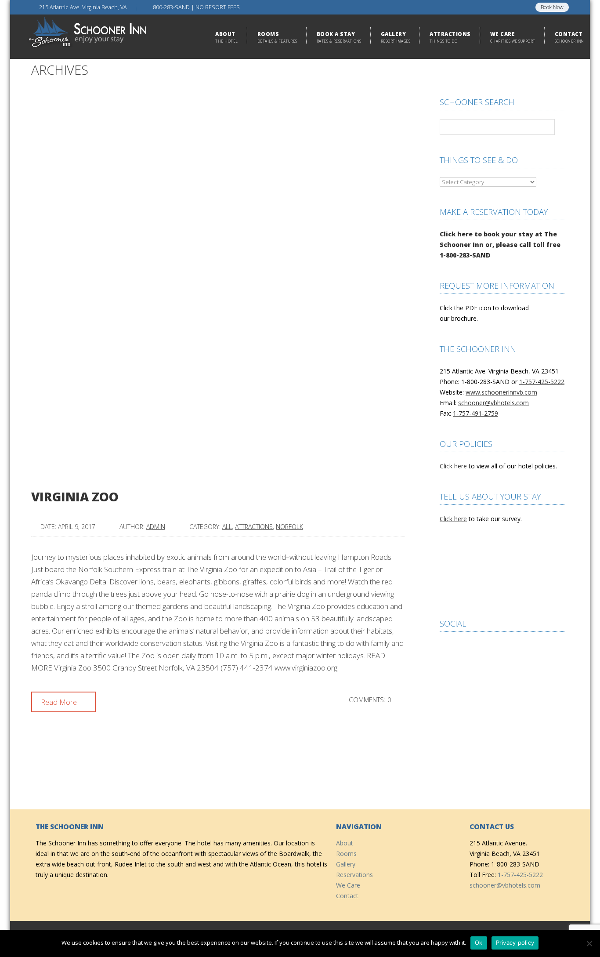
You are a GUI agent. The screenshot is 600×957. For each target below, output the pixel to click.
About (344, 843)
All (227, 526)
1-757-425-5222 (541, 381)
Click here (456, 234)
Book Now (552, 7)
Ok (479, 942)
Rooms (346, 853)
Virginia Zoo (75, 496)
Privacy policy (515, 942)
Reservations (354, 874)
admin (155, 526)
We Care (348, 885)
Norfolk (289, 526)
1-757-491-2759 (475, 413)
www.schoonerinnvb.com (501, 392)
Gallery (345, 864)
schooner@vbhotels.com (493, 403)
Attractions (254, 526)
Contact (347, 896)
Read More (60, 702)
